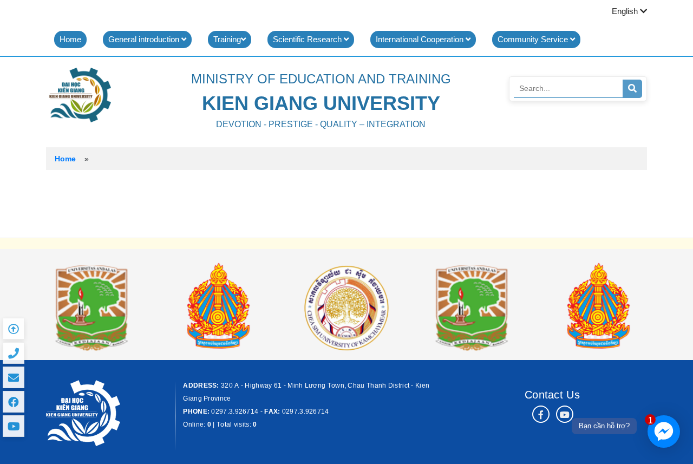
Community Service (534, 39)
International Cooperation (421, 39)
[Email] (13, 377)
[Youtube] (13, 426)
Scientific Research (308, 39)
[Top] (13, 328)
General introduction (144, 39)
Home (70, 39)
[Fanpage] (13, 402)
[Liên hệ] (13, 353)
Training (227, 39)
